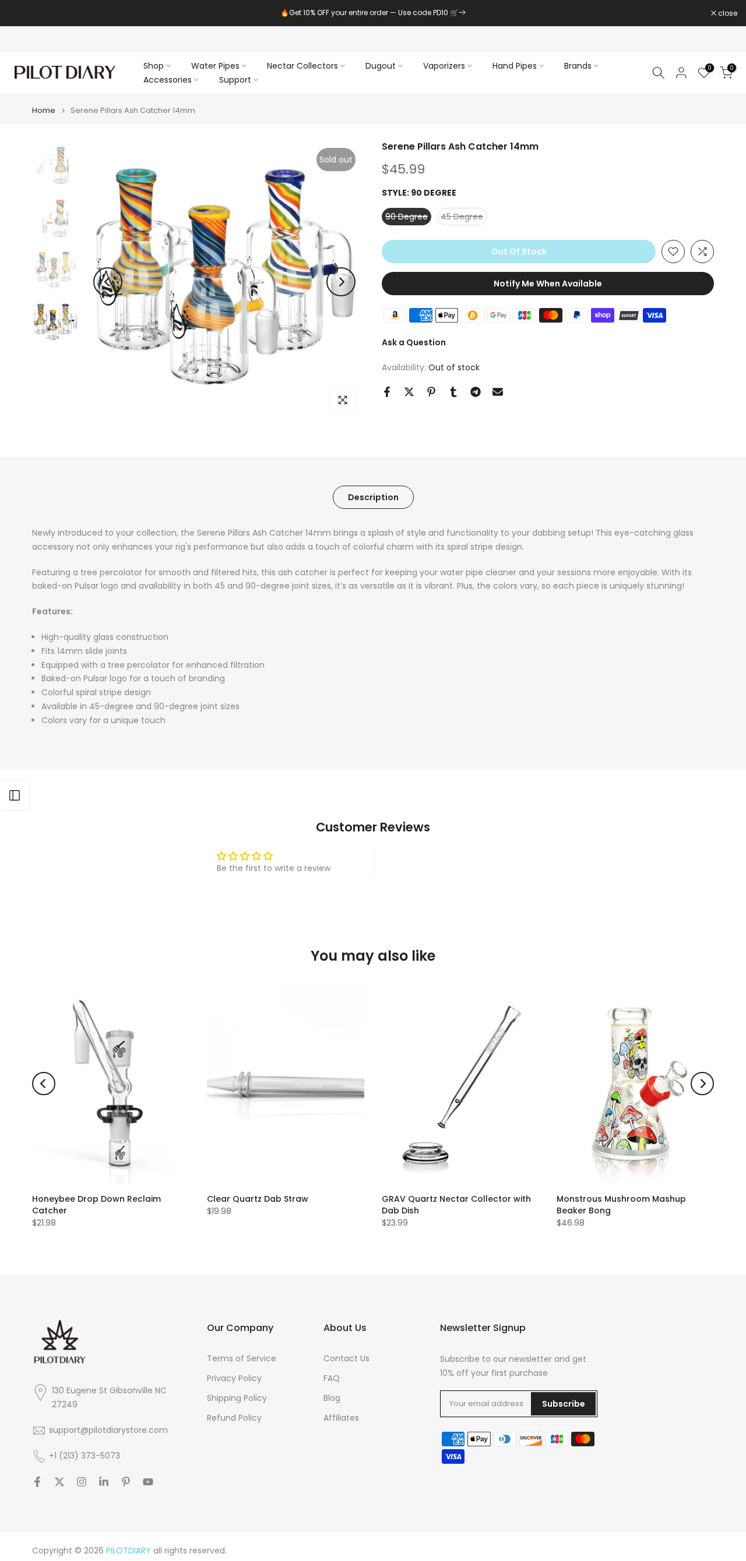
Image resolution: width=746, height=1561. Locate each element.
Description (373, 497)
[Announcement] (373, 13)
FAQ (331, 1378)
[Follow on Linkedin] (103, 1482)
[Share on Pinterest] (431, 392)
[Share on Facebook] (387, 392)
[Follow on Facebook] (37, 1482)
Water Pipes (215, 66)
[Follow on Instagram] (81, 1482)
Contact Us (346, 1358)
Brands (578, 66)
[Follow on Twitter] (59, 1482)
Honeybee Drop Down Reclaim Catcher (96, 1204)
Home (43, 110)
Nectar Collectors (302, 66)
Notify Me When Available (548, 283)
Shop (153, 66)
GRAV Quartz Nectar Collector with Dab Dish (456, 1204)
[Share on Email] (497, 392)
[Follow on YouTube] (148, 1482)
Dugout (380, 66)
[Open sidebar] (14, 795)
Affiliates (341, 1418)
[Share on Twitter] (409, 392)
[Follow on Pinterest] (126, 1482)
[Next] (341, 281)
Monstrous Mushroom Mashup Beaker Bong (621, 1204)
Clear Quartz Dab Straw (257, 1199)
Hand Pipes (514, 66)
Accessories (167, 80)
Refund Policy (234, 1418)
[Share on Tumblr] (453, 392)
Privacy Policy (234, 1378)
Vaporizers (444, 66)
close (24, 13)
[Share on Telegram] (475, 392)
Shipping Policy (237, 1398)
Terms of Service (241, 1358)
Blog (331, 1398)
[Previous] (107, 281)
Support (235, 80)
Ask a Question (414, 342)
